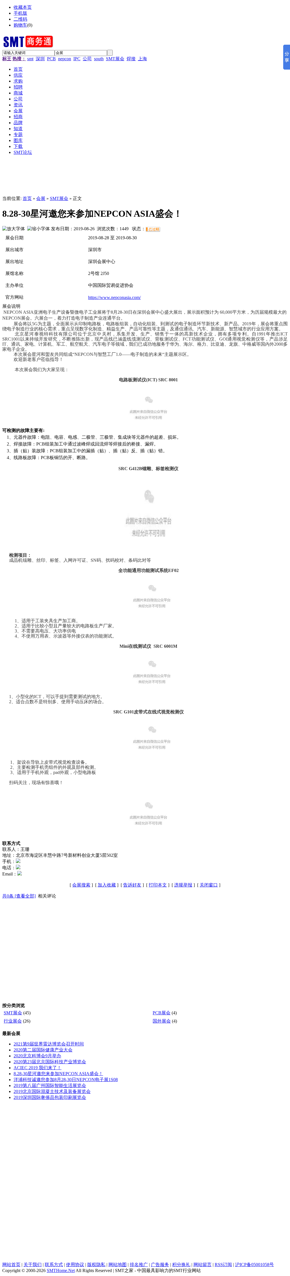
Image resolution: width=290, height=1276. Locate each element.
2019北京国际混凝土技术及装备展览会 (52, 1091)
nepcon (64, 58)
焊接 (131, 58)
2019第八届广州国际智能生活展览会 (50, 1085)
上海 (142, 58)
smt (30, 58)
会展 (40, 198)
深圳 (40, 58)
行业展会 (13, 1021)
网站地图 (117, 1264)
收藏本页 (23, 7)
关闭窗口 (209, 885)
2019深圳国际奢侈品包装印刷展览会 (50, 1097)
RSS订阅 (223, 1264)
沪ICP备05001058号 (254, 1264)
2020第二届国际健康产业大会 (43, 1049)
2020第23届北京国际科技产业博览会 (50, 1061)
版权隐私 (96, 1264)
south (99, 58)
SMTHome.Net (61, 1270)
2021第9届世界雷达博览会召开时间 (49, 1044)
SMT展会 (115, 58)
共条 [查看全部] (19, 896)
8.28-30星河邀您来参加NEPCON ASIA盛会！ (58, 1073)
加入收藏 (107, 885)
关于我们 (33, 1264)
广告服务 (160, 1264)
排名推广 (139, 1264)
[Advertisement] (141, 178)
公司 (87, 58)
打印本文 (158, 885)
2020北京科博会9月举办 (37, 1055)
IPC (76, 58)
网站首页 (11, 1264)
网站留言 (202, 1264)
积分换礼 (181, 1264)
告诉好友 (132, 885)
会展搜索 (81, 885)
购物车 (20, 25)
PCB (51, 58)
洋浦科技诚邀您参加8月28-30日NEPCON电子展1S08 (66, 1079)
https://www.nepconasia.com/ (114, 297)
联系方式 (54, 1264)
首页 (27, 198)
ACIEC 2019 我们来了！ (37, 1067)
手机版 (20, 13)
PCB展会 (161, 1012)
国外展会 (162, 1021)
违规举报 (183, 885)
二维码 (20, 19)
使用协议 (75, 1264)
